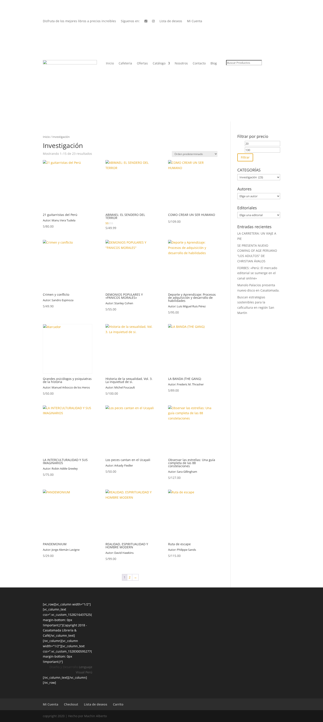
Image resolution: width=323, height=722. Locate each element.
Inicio (110, 63)
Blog (213, 63)
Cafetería (125, 63)
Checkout (71, 704)
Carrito (118, 704)
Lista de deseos (171, 21)
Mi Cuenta (194, 21)
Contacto (199, 63)
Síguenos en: (130, 21)
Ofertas (142, 63)
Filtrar (245, 157)
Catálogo (159, 63)
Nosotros (181, 63)
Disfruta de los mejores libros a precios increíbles (79, 21)
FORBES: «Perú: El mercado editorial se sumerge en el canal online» (257, 273)
